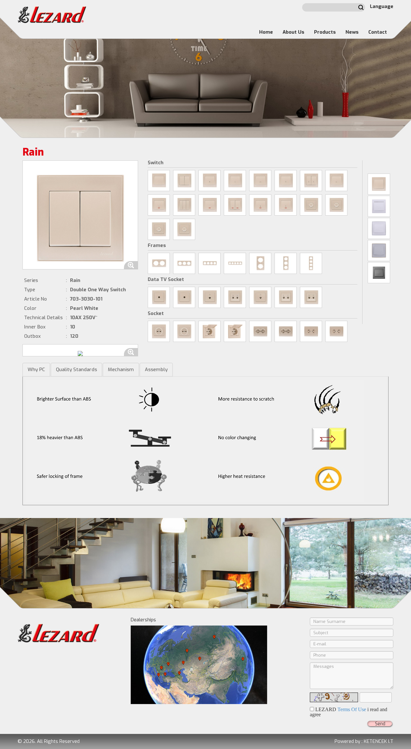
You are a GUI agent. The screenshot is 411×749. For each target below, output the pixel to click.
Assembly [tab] (156, 369)
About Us (293, 32)
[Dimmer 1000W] (184, 229)
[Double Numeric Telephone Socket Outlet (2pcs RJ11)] (235, 297)
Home (266, 32)
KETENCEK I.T (378, 741)
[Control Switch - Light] (209, 180)
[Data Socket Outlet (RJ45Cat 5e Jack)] (260, 297)
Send (380, 724)
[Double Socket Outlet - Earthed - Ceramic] (260, 331)
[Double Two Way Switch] (311, 180)
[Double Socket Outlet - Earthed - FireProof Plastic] (286, 331)
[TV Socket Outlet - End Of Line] (184, 297)
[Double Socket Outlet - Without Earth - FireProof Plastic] (336, 331)
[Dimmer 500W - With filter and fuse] (159, 229)
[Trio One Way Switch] (184, 205)
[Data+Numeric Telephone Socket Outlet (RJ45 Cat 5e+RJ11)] (311, 297)
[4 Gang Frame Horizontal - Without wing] (209, 263)
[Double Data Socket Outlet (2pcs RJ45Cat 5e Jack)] (286, 297)
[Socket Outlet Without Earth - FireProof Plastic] (184, 331)
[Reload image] (334, 697)
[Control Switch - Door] (260, 180)
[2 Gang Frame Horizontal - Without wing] (159, 263)
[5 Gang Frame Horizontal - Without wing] (235, 263)
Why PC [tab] (36, 369)
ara (360, 7)
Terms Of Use (351, 709)
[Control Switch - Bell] (235, 180)
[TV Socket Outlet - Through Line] (159, 297)
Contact (377, 32)
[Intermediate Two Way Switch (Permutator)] (336, 180)
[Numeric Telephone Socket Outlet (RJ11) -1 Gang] (209, 297)
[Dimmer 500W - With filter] (336, 205)
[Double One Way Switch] (184, 180)
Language (381, 6)
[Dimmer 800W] (311, 205)
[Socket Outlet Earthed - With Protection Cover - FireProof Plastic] (235, 331)
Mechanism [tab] (121, 369)
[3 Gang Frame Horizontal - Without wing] (184, 263)
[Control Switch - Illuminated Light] (260, 205)
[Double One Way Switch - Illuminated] (235, 205)
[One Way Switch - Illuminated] (209, 205)
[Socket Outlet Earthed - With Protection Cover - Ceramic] (209, 331)
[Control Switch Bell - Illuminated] (159, 205)
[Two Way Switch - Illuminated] (286, 205)
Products (325, 32)
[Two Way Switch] (286, 180)
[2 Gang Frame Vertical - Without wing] (260, 263)
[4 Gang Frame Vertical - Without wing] (311, 263)
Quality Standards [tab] (76, 369)
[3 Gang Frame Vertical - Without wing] (286, 263)
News (352, 32)
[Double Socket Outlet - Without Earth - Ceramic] (311, 331)
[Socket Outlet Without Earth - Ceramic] (159, 331)
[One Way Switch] (159, 180)
